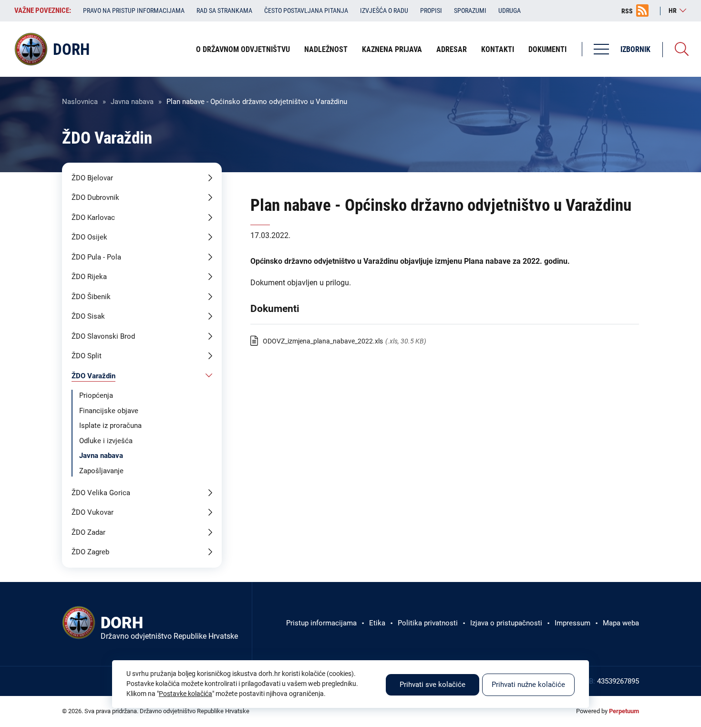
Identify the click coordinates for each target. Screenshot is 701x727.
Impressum (572, 623)
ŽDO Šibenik (91, 296)
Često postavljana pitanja (306, 10)
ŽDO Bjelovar (92, 178)
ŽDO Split (87, 356)
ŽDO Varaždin (93, 376)
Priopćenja (96, 395)
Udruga (509, 10)
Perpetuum (624, 711)
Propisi (431, 10)
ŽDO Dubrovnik (95, 197)
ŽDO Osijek (89, 237)
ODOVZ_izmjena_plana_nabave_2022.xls (323, 341)
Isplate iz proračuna (110, 425)
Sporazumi (470, 10)
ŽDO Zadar (88, 532)
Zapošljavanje (101, 471)
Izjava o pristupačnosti (506, 623)
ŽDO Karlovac (93, 217)
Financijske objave (108, 410)
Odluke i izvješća (106, 440)
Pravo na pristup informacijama (134, 10)
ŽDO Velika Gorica (101, 492)
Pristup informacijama (321, 623)
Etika (377, 623)
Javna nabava (132, 101)
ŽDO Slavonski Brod (103, 336)
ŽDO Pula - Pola (96, 257)
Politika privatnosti (428, 623)
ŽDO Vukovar (92, 512)
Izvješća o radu (384, 10)
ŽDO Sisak (88, 316)
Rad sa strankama (224, 10)
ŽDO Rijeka (89, 276)
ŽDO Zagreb (90, 552)
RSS (627, 11)
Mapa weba (621, 623)
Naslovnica (80, 101)
